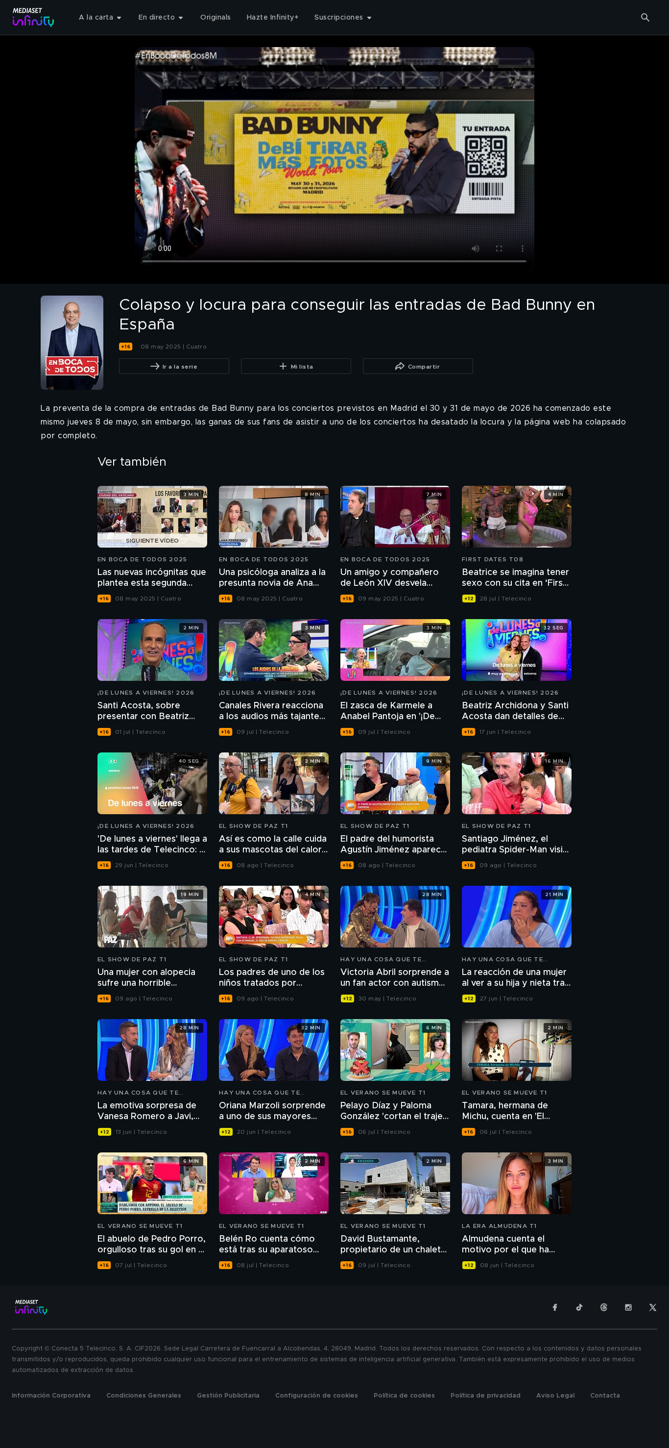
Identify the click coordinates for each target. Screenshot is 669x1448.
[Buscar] (645, 18)
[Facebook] (554, 1307)
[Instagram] (628, 1307)
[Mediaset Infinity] (33, 17)
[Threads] (603, 1307)
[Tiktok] (579, 1307)
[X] (652, 1307)
